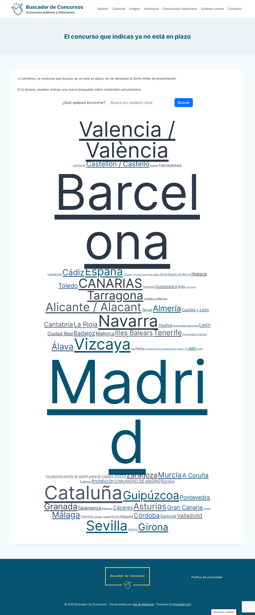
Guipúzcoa (151, 495)
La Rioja (86, 324)
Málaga (66, 515)
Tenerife (167, 332)
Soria (163, 274)
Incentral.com (182, 604)
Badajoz (84, 333)
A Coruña (195, 475)
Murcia (170, 474)
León (205, 325)
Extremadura (189, 334)
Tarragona (115, 295)
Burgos (168, 481)
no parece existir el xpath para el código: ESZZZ (86, 476)
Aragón (134, 9)
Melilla (115, 516)
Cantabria (58, 324)
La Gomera (191, 287)
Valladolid (189, 515)
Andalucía (151, 9)
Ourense (148, 287)
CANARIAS (110, 283)
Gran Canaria (185, 507)
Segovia (168, 516)
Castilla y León (195, 309)
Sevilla (107, 525)
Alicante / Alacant (94, 307)
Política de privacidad (206, 577)
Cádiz (73, 272)
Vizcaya (102, 344)
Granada (60, 506)
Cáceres (123, 508)
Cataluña (118, 9)
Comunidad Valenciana (179, 9)
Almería (167, 308)
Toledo (68, 285)
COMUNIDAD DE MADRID (137, 481)
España (104, 271)
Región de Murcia (179, 274)
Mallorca (105, 333)
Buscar (184, 102)
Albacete (126, 516)
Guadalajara (166, 286)
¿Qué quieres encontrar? (84, 102)
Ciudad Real (60, 333)
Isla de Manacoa (143, 604)
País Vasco (153, 274)
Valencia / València (127, 139)
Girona (153, 527)
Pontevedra (195, 497)
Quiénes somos (212, 9)
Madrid (102, 9)
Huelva (165, 325)
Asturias (150, 506)
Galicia (133, 529)
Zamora (202, 334)
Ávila (181, 287)
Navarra (128, 321)
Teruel (147, 310)
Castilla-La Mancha (155, 298)
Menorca (107, 508)
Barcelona (127, 216)
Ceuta (206, 508)
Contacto (235, 9)
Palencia (87, 516)
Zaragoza (142, 475)
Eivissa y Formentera (135, 274)
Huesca (199, 273)
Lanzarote (55, 274)
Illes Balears (134, 333)
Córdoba (147, 515)
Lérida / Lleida (102, 516)
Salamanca (89, 508)
